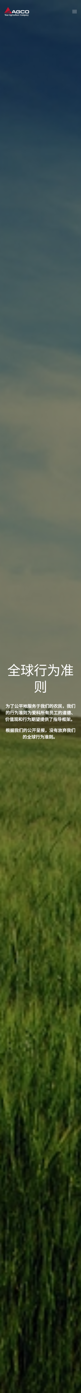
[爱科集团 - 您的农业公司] (16, 11)
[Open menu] (74, 11)
